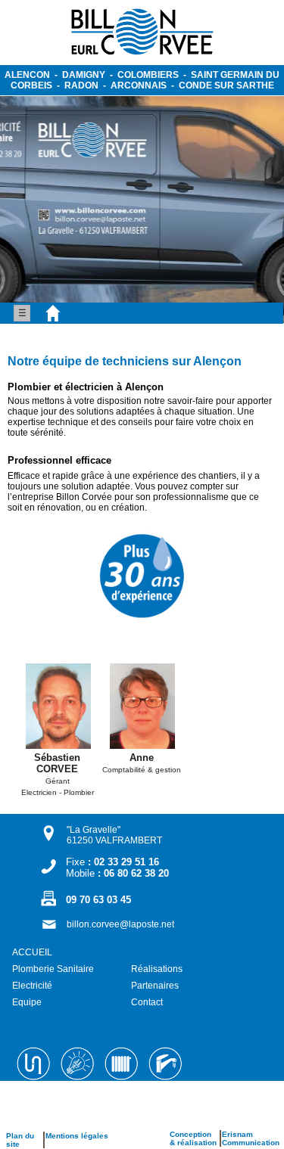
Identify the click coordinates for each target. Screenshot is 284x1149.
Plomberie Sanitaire (53, 969)
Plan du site (20, 1140)
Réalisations (157, 969)
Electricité (32, 985)
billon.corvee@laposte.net (120, 924)
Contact (147, 1002)
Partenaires (155, 985)
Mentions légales (76, 1136)
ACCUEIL (32, 952)
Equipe (27, 1002)
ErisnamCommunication (250, 1138)
